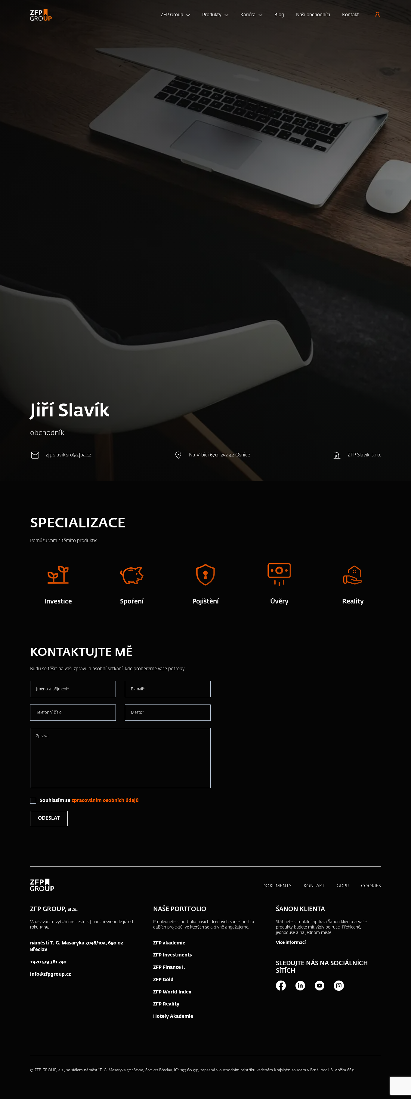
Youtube (319, 985)
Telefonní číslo (49, 712)
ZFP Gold (163, 980)
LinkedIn (300, 985)
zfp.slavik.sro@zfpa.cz (68, 455)
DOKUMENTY (277, 886)
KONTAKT (314, 886)
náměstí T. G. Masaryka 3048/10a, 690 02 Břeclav (76, 946)
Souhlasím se (89, 800)
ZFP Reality (166, 1004)
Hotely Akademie (173, 1016)
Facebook (281, 985)
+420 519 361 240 (48, 962)
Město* (137, 712)
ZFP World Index (172, 992)
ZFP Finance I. (169, 967)
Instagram (338, 985)
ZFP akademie (169, 943)
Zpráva (42, 736)
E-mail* (138, 689)
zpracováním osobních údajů (105, 800)
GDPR (343, 886)
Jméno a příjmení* (52, 689)
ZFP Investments (172, 955)
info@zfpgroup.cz (50, 974)
